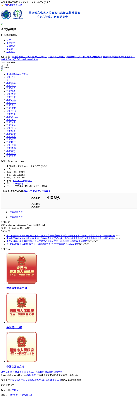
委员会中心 (11, 49)
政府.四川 (11, 77)
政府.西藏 (11, 148)
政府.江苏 (11, 128)
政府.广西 (11, 102)
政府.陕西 (11, 142)
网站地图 (49, 372)
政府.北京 (11, 83)
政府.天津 (11, 145)
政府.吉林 (11, 125)
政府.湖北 (11, 119)
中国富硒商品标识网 (20, 380)
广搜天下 (16, 390)
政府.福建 (11, 94)
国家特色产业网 (37, 380)
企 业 (10, 80)
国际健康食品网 (53, 380)
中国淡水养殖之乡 (16, 288)
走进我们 (10, 43)
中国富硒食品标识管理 (17, 74)
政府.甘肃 (11, 97)
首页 (8, 40)
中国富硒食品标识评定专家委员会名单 (84, 56)
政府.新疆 (11, 151)
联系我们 (10, 51)
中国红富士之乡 (15, 366)
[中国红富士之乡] (21, 361)
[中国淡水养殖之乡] (21, 282)
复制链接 (31, 375)
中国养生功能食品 (38, 56)
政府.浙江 (11, 85)
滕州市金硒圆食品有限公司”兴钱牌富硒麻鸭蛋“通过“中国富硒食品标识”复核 (42, 244)
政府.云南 (11, 153)
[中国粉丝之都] (21, 322)
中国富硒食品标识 (21, 56)
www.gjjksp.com (20, 183)
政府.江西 (11, 131)
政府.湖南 (11, 122)
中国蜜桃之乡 (16, 212)
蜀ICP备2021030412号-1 (21, 395)
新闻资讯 (10, 46)
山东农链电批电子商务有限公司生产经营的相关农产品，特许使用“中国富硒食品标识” (47, 241)
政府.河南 (11, 114)
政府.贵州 (11, 105)
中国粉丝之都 (14, 327)
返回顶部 (58, 372)
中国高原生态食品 (56, 56)
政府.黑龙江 (12, 117)
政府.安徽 (11, 91)
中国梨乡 (46, 191)
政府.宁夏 (11, 136)
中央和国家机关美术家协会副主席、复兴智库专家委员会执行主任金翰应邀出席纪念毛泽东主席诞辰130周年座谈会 (60, 235)
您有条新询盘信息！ (14, 5)
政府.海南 (11, 108)
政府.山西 (11, 139)
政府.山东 (11, 88)
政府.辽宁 (11, 134)
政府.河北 (11, 111)
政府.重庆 (11, 156)
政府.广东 (11, 100)
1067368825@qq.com (22, 180)
